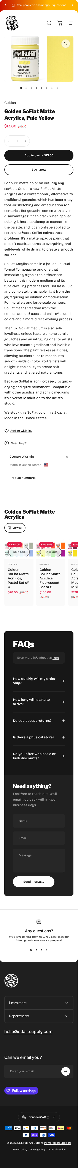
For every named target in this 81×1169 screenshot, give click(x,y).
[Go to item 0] (20, 87)
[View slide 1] (31, 949)
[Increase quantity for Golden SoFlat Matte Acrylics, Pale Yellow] (25, 141)
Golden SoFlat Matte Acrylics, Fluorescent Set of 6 (50, 578)
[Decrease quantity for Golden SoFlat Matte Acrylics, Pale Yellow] (9, 141)
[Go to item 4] (36, 87)
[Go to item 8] (57, 87)
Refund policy (20, 1149)
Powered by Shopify (57, 1143)
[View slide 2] (36, 949)
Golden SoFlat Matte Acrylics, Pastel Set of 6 (18, 578)
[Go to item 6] (46, 87)
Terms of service (56, 1149)
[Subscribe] (65, 1071)
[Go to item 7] (51, 87)
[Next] (71, 5)
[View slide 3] (41, 949)
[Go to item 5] (41, 87)
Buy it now (39, 169)
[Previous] (6, 5)
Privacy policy (37, 1149)
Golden (10, 103)
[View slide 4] (46, 949)
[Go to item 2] (26, 87)
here (55, 658)
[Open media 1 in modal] (65, 43)
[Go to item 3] (31, 87)
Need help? (19, 443)
